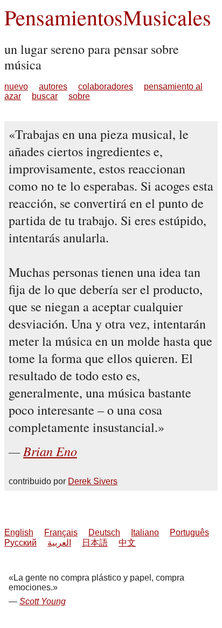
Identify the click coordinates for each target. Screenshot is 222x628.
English (18, 532)
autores (53, 86)
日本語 (95, 542)
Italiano (145, 532)
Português (189, 532)
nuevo (16, 86)
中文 (127, 542)
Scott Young (42, 601)
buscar (45, 96)
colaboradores (105, 86)
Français (61, 532)
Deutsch (104, 532)
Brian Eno (50, 450)
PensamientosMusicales (107, 17)
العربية (59, 542)
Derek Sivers (92, 481)
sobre (79, 96)
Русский (20, 542)
